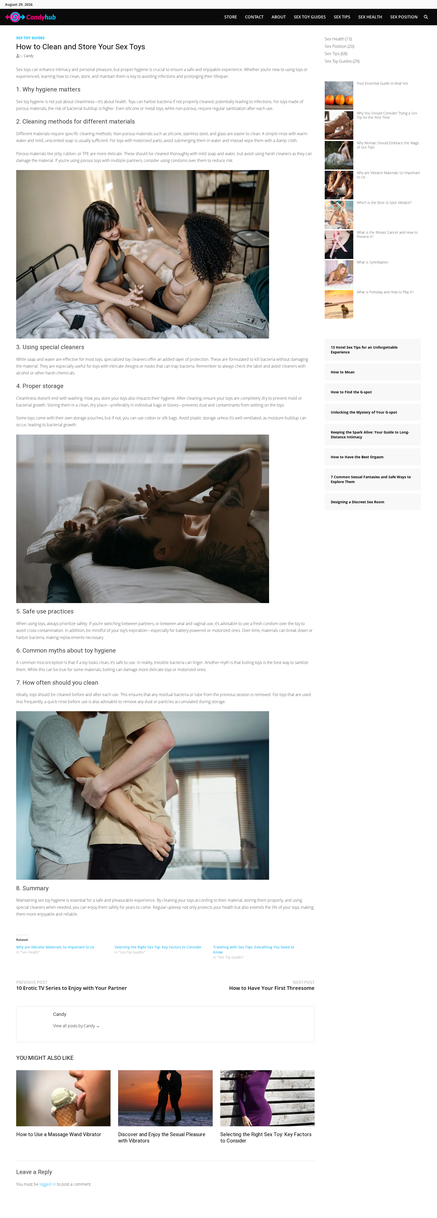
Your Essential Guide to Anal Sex (382, 83)
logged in (47, 1184)
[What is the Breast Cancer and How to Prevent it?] (339, 244)
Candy (28, 55)
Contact (254, 17)
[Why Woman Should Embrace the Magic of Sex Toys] (339, 155)
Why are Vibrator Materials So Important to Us (55, 947)
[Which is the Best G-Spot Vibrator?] (339, 215)
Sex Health (370, 17)
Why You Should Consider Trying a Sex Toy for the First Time (387, 115)
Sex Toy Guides (310, 17)
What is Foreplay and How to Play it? (385, 292)
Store (230, 17)
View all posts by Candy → (76, 1026)
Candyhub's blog (63, 1210)
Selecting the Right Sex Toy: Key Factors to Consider (158, 947)
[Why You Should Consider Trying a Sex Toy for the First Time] (339, 125)
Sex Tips (342, 17)
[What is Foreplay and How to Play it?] (339, 304)
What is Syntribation (372, 262)
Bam (135, 1210)
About (279, 17)
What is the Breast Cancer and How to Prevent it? (387, 234)
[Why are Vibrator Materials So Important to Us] (339, 185)
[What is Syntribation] (339, 274)
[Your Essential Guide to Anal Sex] (339, 95)
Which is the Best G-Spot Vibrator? (384, 202)
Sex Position (404, 17)
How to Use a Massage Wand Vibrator (58, 1134)
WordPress (112, 1210)
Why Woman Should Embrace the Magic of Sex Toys (388, 145)
